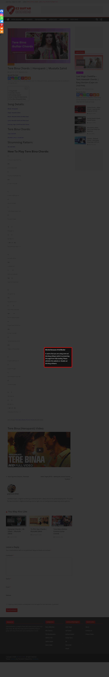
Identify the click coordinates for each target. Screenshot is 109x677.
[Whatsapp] (1, 18)
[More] (1, 31)
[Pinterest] (1, 25)
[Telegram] (1, 21)
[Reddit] (1, 28)
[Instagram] (1, 14)
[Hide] (0, 35)
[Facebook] (1, 11)
